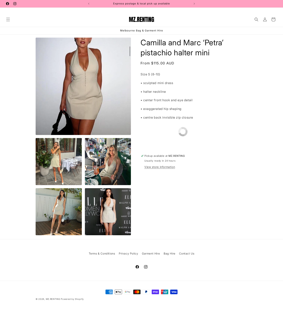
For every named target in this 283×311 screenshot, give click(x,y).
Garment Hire (151, 253)
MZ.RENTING (53, 299)
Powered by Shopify (72, 299)
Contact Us (186, 253)
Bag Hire (169, 253)
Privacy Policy (128, 253)
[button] (8, 19)
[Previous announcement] (89, 3)
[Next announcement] (194, 3)
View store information (159, 167)
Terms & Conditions (102, 253)
